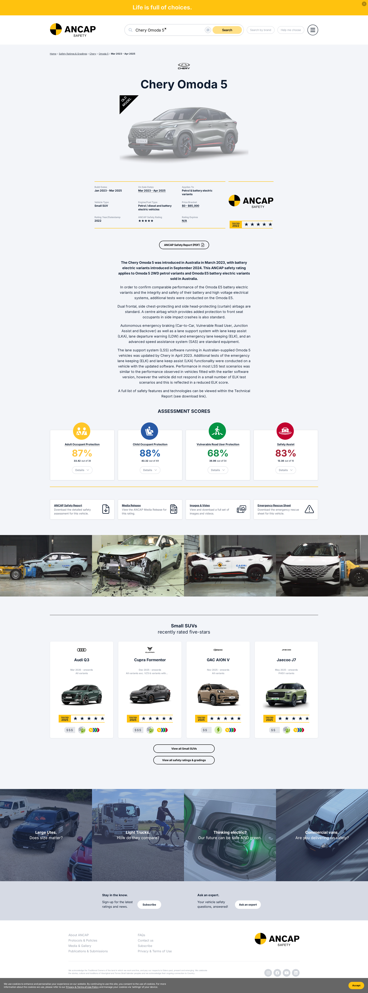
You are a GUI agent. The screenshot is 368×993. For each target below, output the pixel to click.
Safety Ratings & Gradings (73, 53)
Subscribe (145, 946)
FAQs (141, 935)
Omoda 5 (103, 53)
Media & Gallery (79, 946)
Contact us (145, 940)
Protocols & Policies (82, 940)
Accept (356, 985)
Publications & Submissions (88, 951)
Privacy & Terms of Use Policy (82, 987)
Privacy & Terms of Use (155, 951)
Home (53, 53)
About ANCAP (78, 935)
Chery (93, 53)
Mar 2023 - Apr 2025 (123, 53)
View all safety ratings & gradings (184, 760)
